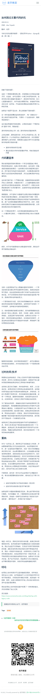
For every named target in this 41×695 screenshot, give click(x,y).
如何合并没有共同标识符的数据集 (27, 620)
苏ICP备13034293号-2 (33, 692)
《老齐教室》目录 (8, 618)
